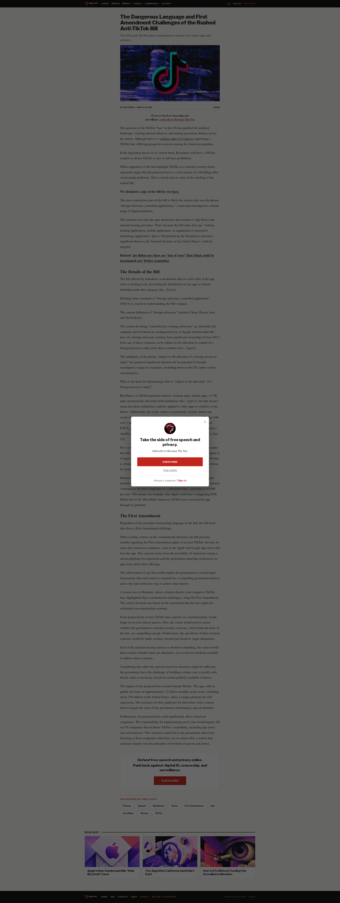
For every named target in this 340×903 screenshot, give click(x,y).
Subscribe (170, 461)
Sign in (182, 480)
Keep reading (170, 470)
